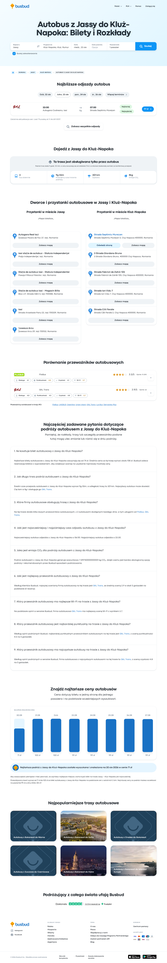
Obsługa (22, 380)
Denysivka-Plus (109, 404)
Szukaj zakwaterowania (27, 53)
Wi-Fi (79, 380)
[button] (38, 46)
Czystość (61, 380)
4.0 (50, 380)
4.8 (69, 395)
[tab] (45, 94)
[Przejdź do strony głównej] (19, 6)
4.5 (50, 395)
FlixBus (42, 375)
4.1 (28, 380)
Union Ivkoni (81, 404)
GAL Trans (44, 390)
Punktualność (41, 380)
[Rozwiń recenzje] (151, 378)
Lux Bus (99, 404)
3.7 (85, 395)
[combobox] (23, 46)
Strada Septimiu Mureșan (108, 235)
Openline (71, 404)
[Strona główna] (13, 72)
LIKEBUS (62, 404)
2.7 (84, 380)
